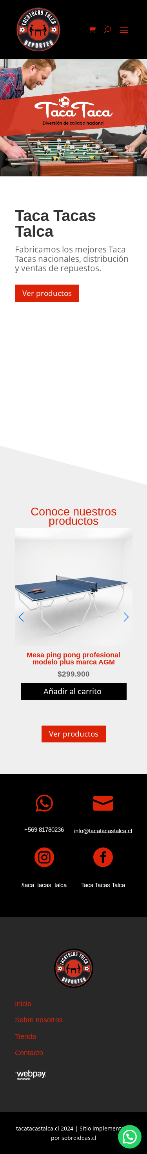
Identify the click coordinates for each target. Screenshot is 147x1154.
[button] (130, 1137)
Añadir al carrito (73, 691)
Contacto (29, 1053)
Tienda (25, 1036)
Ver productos (47, 293)
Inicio (23, 1004)
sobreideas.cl (79, 1137)
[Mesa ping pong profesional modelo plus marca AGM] (73, 643)
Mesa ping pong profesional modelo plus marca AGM (73, 658)
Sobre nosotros (39, 1020)
